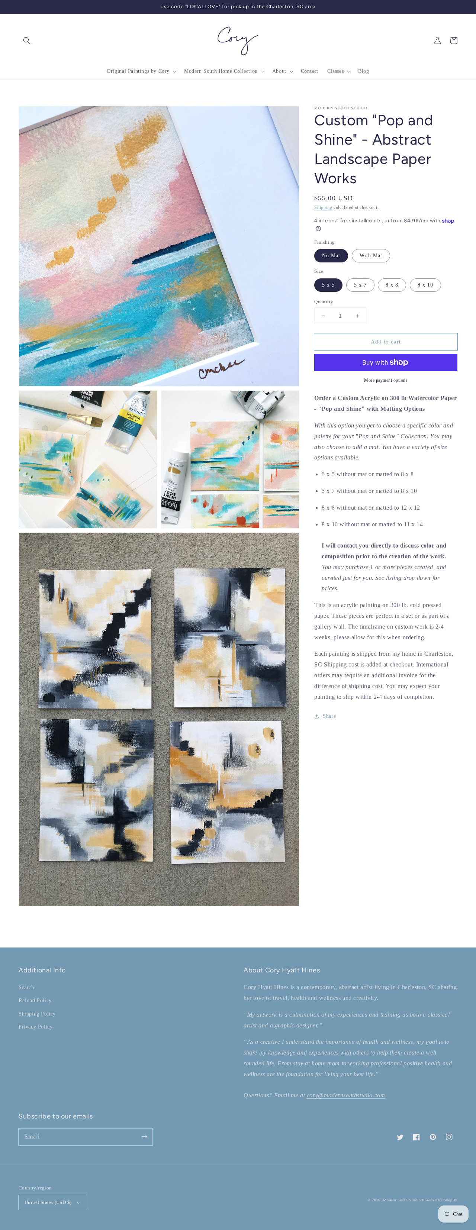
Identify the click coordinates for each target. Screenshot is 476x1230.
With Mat (371, 255)
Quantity (323, 301)
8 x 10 (425, 285)
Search (26, 987)
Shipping (323, 207)
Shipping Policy (37, 1014)
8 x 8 (392, 285)
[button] (27, 40)
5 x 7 (360, 285)
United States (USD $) (48, 1202)
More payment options (386, 380)
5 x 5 (328, 285)
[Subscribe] (144, 1137)
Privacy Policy (35, 1027)
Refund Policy (35, 1000)
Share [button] (329, 716)
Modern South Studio (402, 1200)
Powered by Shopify (439, 1200)
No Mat (331, 255)
